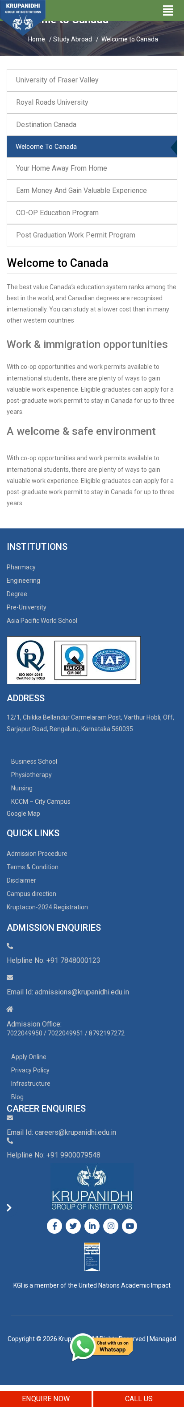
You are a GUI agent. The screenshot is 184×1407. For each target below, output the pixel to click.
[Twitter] (73, 1226)
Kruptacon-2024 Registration (47, 907)
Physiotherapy (31, 774)
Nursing (22, 788)
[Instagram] (110, 1226)
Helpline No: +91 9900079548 (53, 1155)
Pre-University (26, 607)
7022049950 (24, 1033)
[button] (92, 80)
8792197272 (107, 1033)
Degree (17, 593)
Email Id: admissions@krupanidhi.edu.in (68, 992)
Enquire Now (46, 1399)
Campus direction (31, 893)
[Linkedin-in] (92, 1226)
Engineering (23, 580)
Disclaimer (21, 880)
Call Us (139, 1399)
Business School (34, 761)
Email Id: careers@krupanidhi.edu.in (61, 1132)
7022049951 (66, 1033)
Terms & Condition (33, 867)
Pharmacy (21, 567)
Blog (17, 1096)
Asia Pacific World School (42, 620)
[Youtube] (129, 1226)
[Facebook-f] (54, 1226)
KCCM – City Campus (41, 801)
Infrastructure (30, 1083)
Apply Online (28, 1056)
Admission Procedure (37, 853)
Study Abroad (73, 39)
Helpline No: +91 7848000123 (53, 960)
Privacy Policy (30, 1070)
